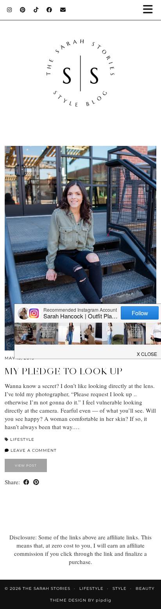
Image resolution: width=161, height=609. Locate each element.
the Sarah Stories (46, 588)
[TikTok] (36, 9)
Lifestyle (22, 439)
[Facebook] (49, 9)
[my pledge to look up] (80, 248)
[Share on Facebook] (26, 482)
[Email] (63, 9)
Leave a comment (33, 450)
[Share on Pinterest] (36, 482)
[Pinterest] (23, 9)
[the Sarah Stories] (80, 65)
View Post (26, 465)
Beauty (145, 588)
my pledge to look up (63, 371)
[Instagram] (9, 9)
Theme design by (80, 600)
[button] (150, 10)
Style (120, 588)
